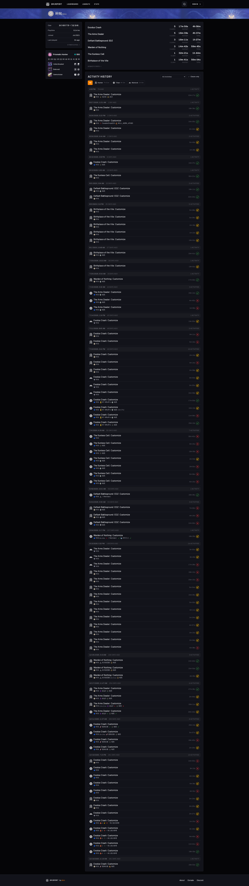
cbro (63, 880)
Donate (191, 880)
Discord (200, 880)
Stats (96, 4)
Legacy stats (94, 66)
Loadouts (86, 4)
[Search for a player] (184, 4)
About (182, 880)
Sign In (195, 4)
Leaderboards (72, 4)
